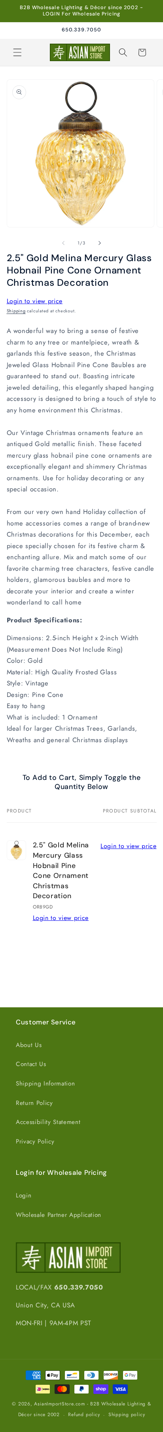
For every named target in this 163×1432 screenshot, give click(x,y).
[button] (17, 52)
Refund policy (84, 1414)
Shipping (16, 311)
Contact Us (31, 1064)
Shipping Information (45, 1083)
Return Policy (34, 1103)
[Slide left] (63, 243)
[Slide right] (99, 243)
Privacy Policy (35, 1141)
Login (23, 1195)
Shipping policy (126, 1414)
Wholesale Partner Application (58, 1215)
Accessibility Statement (48, 1122)
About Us (29, 1045)
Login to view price (35, 301)
